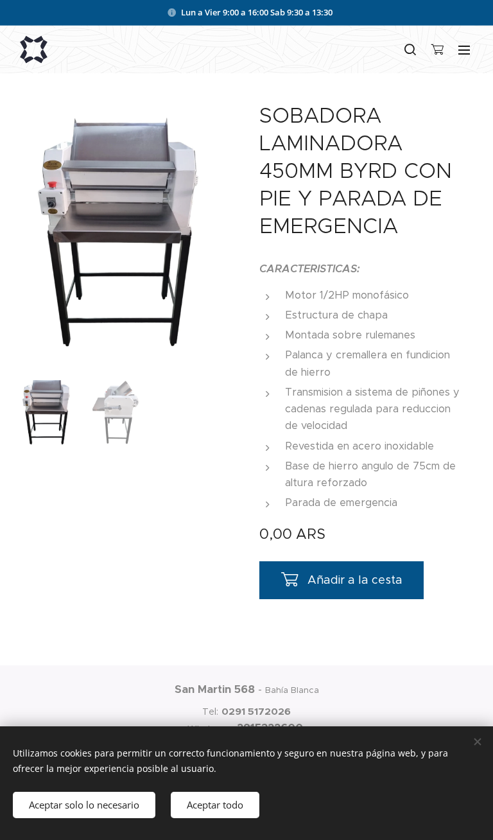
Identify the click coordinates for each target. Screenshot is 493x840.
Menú (464, 49)
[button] (410, 49)
